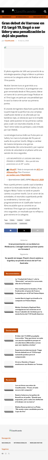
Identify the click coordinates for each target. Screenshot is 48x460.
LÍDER (27, 220)
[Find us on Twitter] (9, 453)
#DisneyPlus (11, 172)
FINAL (12, 220)
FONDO (20, 220)
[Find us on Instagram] (5, 453)
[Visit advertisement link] (24, 24)
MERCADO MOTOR (36, 443)
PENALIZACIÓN (11, 223)
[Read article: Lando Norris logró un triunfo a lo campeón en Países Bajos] (8, 300)
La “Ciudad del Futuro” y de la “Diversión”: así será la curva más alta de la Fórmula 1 (28, 281)
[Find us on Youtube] (2, 453)
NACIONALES (6, 443)
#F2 (38, 169)
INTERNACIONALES (20, 443)
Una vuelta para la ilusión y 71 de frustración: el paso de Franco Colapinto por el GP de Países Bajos (29, 291)
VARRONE (23, 223)
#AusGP (12, 169)
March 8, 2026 (37, 179)
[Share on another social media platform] (37, 230)
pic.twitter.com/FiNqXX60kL (18, 175)
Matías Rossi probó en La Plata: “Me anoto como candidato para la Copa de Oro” (29, 409)
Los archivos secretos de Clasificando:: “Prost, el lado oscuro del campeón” (26, 387)
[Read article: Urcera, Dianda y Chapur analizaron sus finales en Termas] (8, 364)
